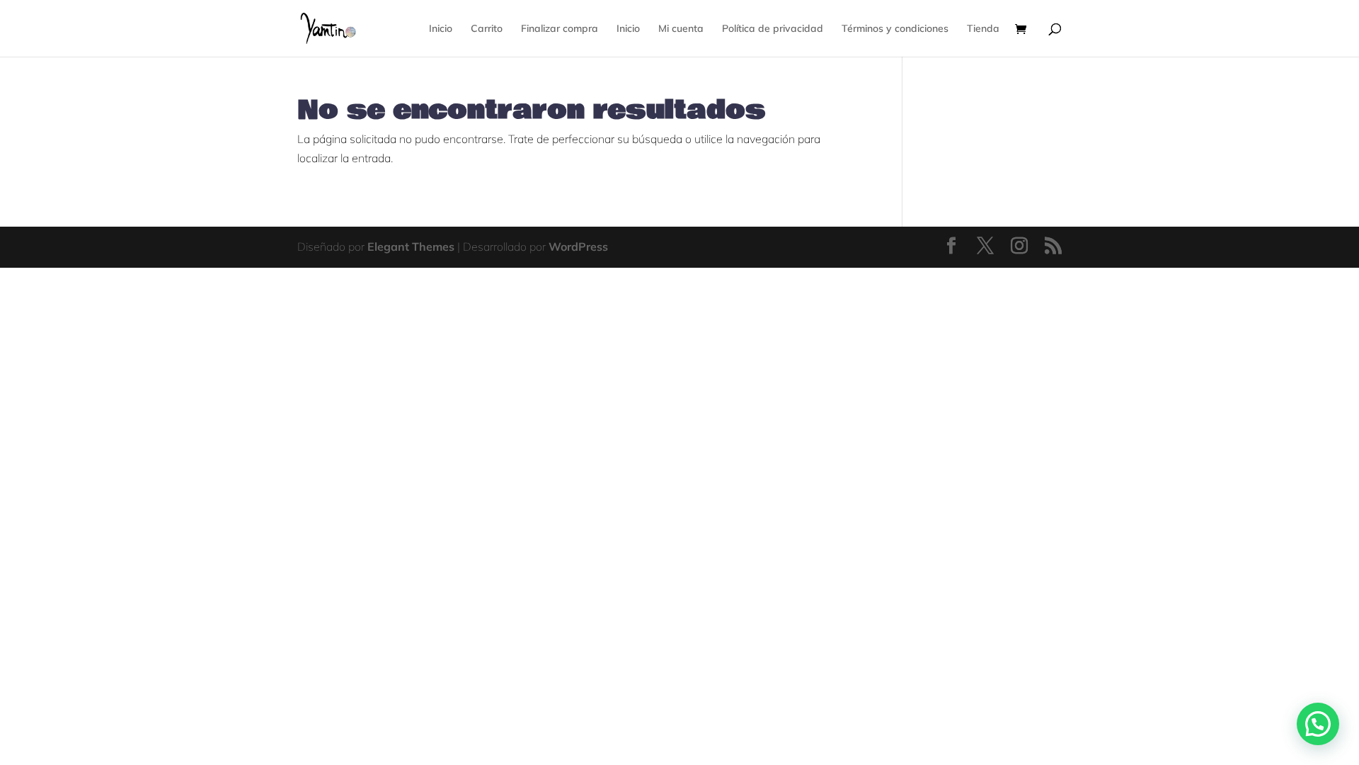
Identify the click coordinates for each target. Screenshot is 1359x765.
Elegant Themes (410, 246)
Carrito (487, 29)
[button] (1318, 724)
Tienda (983, 29)
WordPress (578, 246)
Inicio (440, 29)
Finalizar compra (559, 29)
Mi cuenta (681, 29)
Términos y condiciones (895, 29)
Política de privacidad (772, 29)
